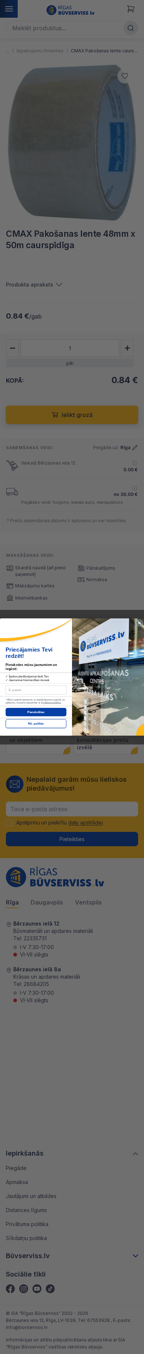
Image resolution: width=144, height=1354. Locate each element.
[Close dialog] (139, 623)
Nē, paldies (36, 723)
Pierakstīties (36, 712)
